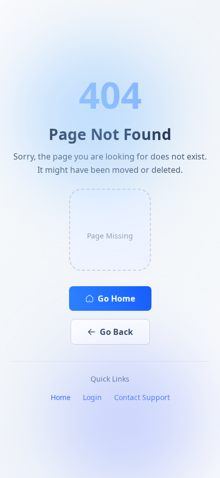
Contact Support (142, 397)
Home (61, 397)
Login (92, 397)
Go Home (116, 298)
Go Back (116, 331)
